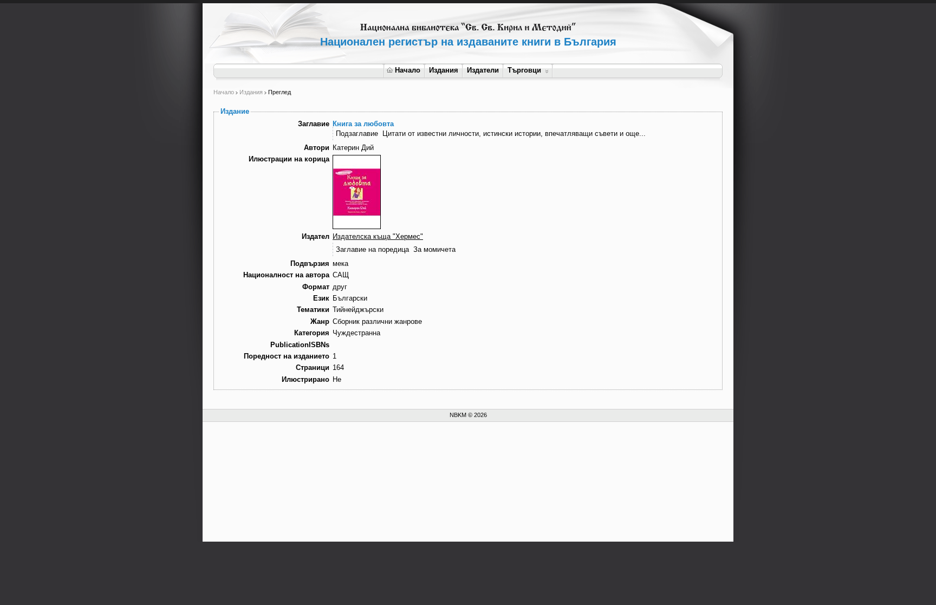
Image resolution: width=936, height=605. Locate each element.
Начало (407, 70)
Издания (443, 70)
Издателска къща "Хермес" (378, 236)
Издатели (483, 70)
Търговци (524, 70)
